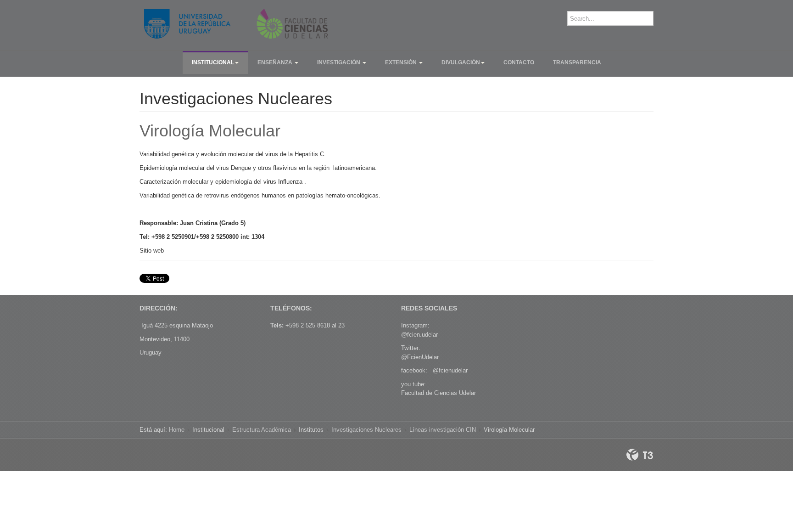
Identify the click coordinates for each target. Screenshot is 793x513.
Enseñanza (275, 62)
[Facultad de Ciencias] (236, 24)
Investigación (339, 62)
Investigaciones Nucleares (366, 429)
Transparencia (577, 62)
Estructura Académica (261, 429)
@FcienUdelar (420, 357)
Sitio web (152, 250)
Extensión (401, 62)
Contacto (518, 62)
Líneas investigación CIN (442, 429)
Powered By (639, 455)
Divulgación (460, 62)
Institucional (213, 62)
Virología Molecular (210, 130)
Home (176, 429)
